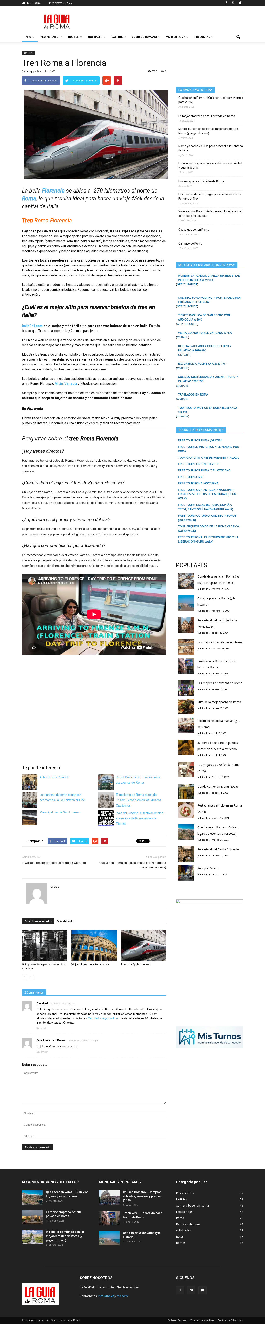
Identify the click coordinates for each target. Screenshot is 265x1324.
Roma (29, 198)
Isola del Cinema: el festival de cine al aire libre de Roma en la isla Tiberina (139, 818)
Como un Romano (144, 37)
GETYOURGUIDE (187, 284)
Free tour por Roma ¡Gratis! (200, 440)
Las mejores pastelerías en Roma (219, 642)
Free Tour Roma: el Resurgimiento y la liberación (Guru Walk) (208, 539)
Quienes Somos (177, 1320)
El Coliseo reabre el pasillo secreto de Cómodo (54, 863)
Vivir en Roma (175, 37)
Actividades (183, 1230)
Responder (42, 1028)
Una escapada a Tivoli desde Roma (201, 181)
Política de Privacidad (230, 1320)
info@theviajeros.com (113, 1296)
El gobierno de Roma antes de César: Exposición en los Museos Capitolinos (138, 800)
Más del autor (66, 921)
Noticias (181, 1199)
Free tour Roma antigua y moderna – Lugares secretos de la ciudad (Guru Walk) (207, 494)
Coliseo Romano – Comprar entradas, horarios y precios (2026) (142, 1196)
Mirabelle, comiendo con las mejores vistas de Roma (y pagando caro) (208, 131)
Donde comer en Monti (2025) (217, 787)
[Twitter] (240, 3)
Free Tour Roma (190, 477)
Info (28, 37)
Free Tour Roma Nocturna (198, 483)
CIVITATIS (182, 337)
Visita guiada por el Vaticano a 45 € (205, 332)
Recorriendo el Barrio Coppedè (218, 849)
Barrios (117, 37)
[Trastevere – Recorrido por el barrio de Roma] (109, 1218)
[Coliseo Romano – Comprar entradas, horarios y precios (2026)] (109, 1197)
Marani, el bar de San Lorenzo (60, 812)
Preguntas (202, 37)
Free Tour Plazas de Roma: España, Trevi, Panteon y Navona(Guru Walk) (205, 507)
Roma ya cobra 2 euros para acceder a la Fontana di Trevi (210, 148)
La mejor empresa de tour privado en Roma (206, 116)
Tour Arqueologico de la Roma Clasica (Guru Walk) (208, 528)
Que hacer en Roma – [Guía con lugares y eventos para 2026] (210, 100)
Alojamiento (50, 37)
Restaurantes (185, 1193)
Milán (59, 384)
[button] (238, 37)
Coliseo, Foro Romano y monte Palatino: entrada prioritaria (209, 300)
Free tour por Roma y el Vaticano (204, 470)
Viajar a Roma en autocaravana (90, 964)
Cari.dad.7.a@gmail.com (104, 1018)
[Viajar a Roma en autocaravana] (94, 945)
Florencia (53, 190)
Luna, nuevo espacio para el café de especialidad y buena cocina (210, 165)
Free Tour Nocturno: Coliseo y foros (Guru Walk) (207, 518)
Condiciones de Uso (202, 1320)
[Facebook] (226, 3)
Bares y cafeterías (188, 1224)
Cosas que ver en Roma (193, 229)
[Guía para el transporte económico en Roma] (44, 945)
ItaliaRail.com (32, 326)
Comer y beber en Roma (192, 1205)
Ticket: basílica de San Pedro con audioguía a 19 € (204, 317)
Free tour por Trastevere (198, 464)
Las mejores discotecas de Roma (219, 683)
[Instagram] (233, 3)
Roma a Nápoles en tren (135, 964)
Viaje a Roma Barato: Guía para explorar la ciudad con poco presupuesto (210, 213)
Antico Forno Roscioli (54, 777)
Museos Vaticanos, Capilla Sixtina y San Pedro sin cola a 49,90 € (209, 278)
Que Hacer (95, 37)
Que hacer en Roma (51, 1040)
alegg (30, 71)
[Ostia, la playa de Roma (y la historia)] (109, 1238)
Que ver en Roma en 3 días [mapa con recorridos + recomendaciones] (132, 865)
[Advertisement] (167, 21)
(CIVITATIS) (183, 354)
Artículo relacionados (38, 921)
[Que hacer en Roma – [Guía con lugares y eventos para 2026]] (32, 1197)
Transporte (28, 52)
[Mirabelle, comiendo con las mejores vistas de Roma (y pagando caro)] (32, 1237)
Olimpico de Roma (190, 243)
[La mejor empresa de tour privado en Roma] (32, 1217)
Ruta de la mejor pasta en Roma (219, 702)
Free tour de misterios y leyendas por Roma (208, 449)
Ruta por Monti (207, 868)
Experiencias (184, 1212)
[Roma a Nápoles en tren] (143, 945)
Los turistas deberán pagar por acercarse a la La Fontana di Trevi (209, 196)
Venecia (70, 384)
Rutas (180, 1236)
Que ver (73, 37)
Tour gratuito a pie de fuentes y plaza (208, 457)
